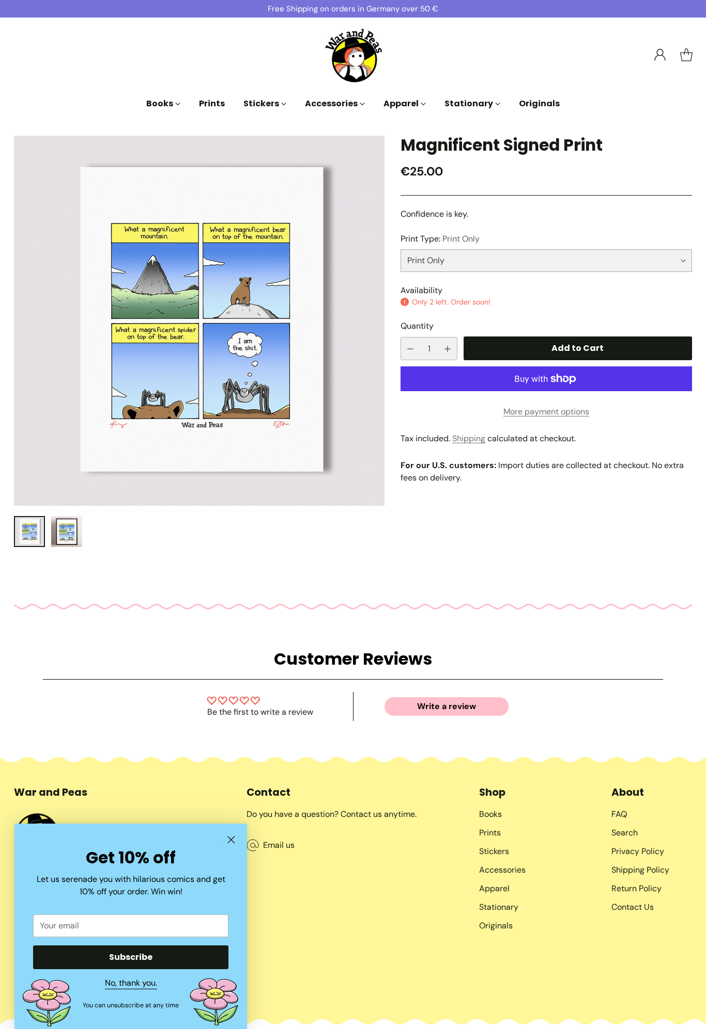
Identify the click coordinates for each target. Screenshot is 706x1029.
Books (490, 814)
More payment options (546, 411)
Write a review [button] (446, 706)
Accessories (502, 869)
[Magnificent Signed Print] (199, 321)
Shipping (468, 438)
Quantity (417, 325)
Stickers (494, 851)
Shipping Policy (640, 869)
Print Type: (440, 238)
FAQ (619, 814)
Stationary (498, 907)
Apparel (494, 888)
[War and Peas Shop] (353, 55)
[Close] (231, 839)
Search (624, 832)
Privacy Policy (637, 851)
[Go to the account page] (660, 55)
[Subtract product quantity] (410, 348)
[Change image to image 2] (66, 531)
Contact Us (632, 907)
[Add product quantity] (447, 348)
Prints (490, 832)
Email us (279, 845)
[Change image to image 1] (29, 531)
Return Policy (636, 888)
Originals (496, 925)
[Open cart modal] (686, 55)
